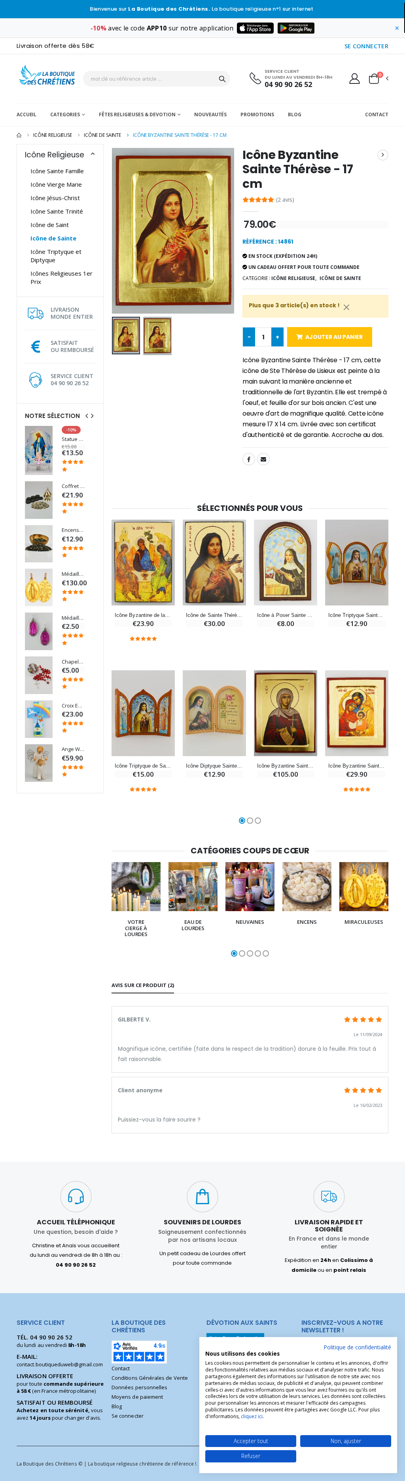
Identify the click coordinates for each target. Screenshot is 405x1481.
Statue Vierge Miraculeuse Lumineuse (73, 439)
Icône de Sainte (102, 135)
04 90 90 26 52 (288, 84)
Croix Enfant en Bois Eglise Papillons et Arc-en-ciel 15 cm (73, 705)
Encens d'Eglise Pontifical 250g (73, 530)
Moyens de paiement (137, 1396)
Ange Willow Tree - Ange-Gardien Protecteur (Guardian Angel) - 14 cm (73, 749)
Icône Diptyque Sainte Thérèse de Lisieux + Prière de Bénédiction (214, 766)
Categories (65, 114)
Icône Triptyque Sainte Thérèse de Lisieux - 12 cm (356, 615)
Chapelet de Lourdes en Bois (73, 661)
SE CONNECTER (366, 46)
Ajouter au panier (334, 337)
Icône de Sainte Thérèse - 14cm (214, 615)
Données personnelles (139, 1387)
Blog (294, 114)
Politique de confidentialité (357, 1347)
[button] (378, 78)
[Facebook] (248, 459)
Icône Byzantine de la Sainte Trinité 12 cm (143, 615)
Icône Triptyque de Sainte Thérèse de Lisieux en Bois (143, 766)
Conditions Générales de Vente (150, 1377)
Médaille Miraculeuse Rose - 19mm (73, 618)
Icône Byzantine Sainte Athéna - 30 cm (285, 766)
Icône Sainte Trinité (56, 211)
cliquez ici (252, 1416)
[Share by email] (263, 459)
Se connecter (128, 1415)
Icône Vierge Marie (56, 184)
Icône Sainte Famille (57, 171)
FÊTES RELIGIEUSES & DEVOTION (137, 114)
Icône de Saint (49, 225)
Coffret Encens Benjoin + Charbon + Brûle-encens (73, 486)
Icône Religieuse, (293, 278)
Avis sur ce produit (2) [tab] (143, 985)
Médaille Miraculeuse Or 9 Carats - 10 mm (73, 574)
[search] (222, 79)
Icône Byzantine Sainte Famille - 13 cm (356, 766)
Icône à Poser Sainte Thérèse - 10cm (285, 615)
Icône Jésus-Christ (55, 198)
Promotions (257, 114)
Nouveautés (210, 114)
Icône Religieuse (52, 135)
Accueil (26, 114)
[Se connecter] (354, 78)
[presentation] (86, 416)
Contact (376, 114)
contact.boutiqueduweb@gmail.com (60, 1364)
